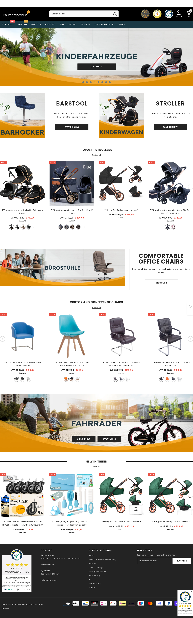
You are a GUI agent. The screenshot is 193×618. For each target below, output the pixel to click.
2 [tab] (87, 82)
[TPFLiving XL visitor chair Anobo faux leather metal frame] (170, 336)
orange (66, 379)
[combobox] (80, 13)
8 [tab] (110, 82)
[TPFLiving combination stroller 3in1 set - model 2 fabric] (22, 183)
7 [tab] (106, 82)
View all (97, 155)
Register (181, 560)
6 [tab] (102, 82)
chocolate (78, 227)
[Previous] (21, 56)
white (28, 379)
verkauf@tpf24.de (48, 580)
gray (28, 227)
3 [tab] (91, 82)
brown (115, 379)
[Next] (171, 56)
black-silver (17, 227)
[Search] (84, 13)
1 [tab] (83, 82)
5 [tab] (98, 82)
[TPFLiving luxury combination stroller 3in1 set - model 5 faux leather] (170, 183)
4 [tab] (95, 82)
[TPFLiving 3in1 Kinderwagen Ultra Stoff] (121, 183)
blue (60, 227)
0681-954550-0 (48, 564)
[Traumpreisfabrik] (22, 115)
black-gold (11, 227)
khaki (23, 227)
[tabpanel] (96, 57)
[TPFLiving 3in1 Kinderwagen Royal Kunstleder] (170, 495)
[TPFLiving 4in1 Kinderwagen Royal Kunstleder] (121, 495)
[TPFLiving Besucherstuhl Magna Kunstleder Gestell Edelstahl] (22, 336)
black (167, 227)
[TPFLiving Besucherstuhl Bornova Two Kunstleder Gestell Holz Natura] (71, 336)
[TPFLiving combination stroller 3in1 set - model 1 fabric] (71, 183)
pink (173, 227)
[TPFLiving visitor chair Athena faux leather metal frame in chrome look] (121, 336)
